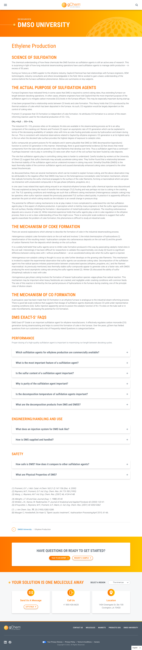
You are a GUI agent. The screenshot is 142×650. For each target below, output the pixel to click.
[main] (71, 315)
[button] (5, 5)
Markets (102, 628)
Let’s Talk (30, 607)
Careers (97, 642)
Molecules (90, 628)
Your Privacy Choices (55, 642)
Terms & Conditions (84, 642)
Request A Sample (81, 558)
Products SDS (115, 628)
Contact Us (78, 628)
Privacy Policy (70, 642)
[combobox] (136, 648)
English (135, 648)
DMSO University (25, 529)
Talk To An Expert (58, 558)
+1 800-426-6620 (71, 605)
